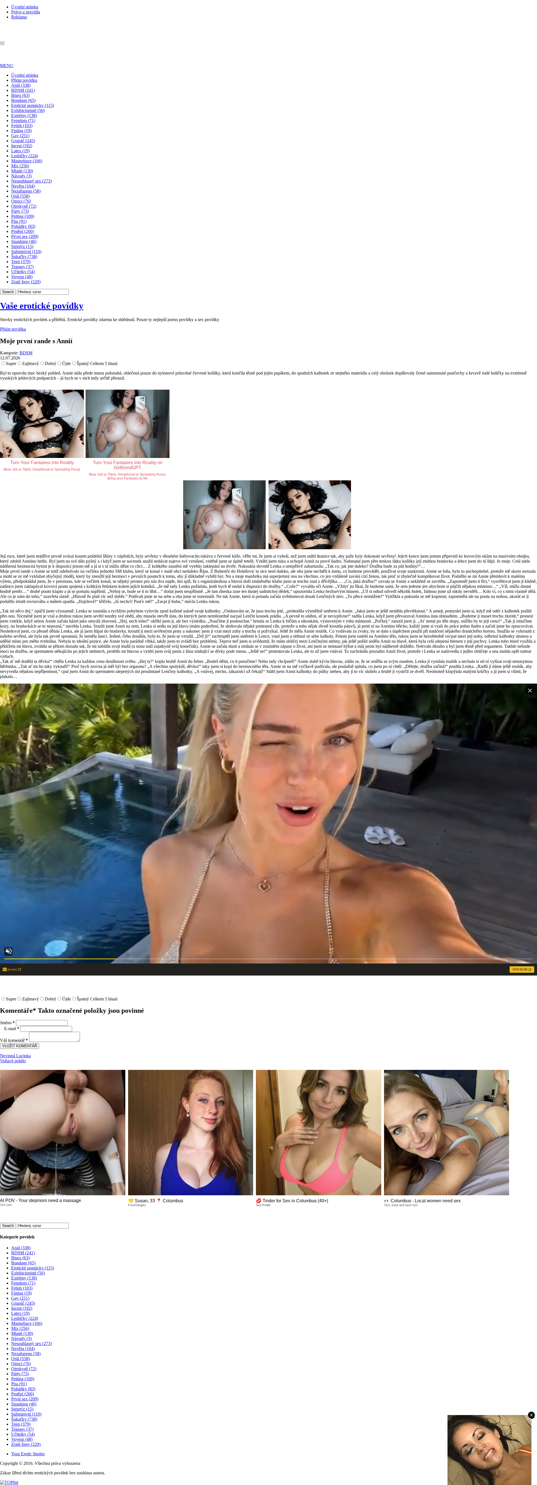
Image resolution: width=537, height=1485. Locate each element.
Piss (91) (19, 221)
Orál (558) (20, 196)
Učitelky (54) (23, 271)
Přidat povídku (24, 80)
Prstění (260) (22, 231)
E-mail (11, 1028)
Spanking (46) (23, 241)
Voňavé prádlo (13, 1060)
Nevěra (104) (23, 186)
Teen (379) (20, 261)
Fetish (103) (21, 125)
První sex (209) (24, 236)
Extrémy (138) (24, 115)
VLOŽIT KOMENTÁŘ (19, 1046)
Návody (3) (21, 176)
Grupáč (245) (23, 140)
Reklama (19, 17)
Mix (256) (20, 165)
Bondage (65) (23, 100)
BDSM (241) (23, 90)
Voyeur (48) (21, 276)
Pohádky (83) (23, 226)
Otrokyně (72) (23, 206)
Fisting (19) (21, 130)
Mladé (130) (22, 171)
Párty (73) (20, 211)
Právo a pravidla (25, 12)
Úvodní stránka (24, 6)
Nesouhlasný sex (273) (31, 181)
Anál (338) (20, 85)
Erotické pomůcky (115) (32, 105)
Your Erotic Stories (28, 1453)
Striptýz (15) (22, 246)
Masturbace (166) (26, 160)
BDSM (26, 352)
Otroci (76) (21, 201)
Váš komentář (14, 1040)
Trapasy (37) (22, 266)
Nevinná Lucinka (15, 1055)
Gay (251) (20, 135)
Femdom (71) (23, 120)
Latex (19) (20, 150)
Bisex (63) (20, 95)
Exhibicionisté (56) (28, 110)
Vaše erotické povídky (41, 306)
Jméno (7, 1022)
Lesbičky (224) (24, 155)
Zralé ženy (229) (26, 281)
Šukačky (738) (24, 256)
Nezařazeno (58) (26, 191)
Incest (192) (21, 145)
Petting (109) (22, 216)
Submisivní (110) (26, 251)
